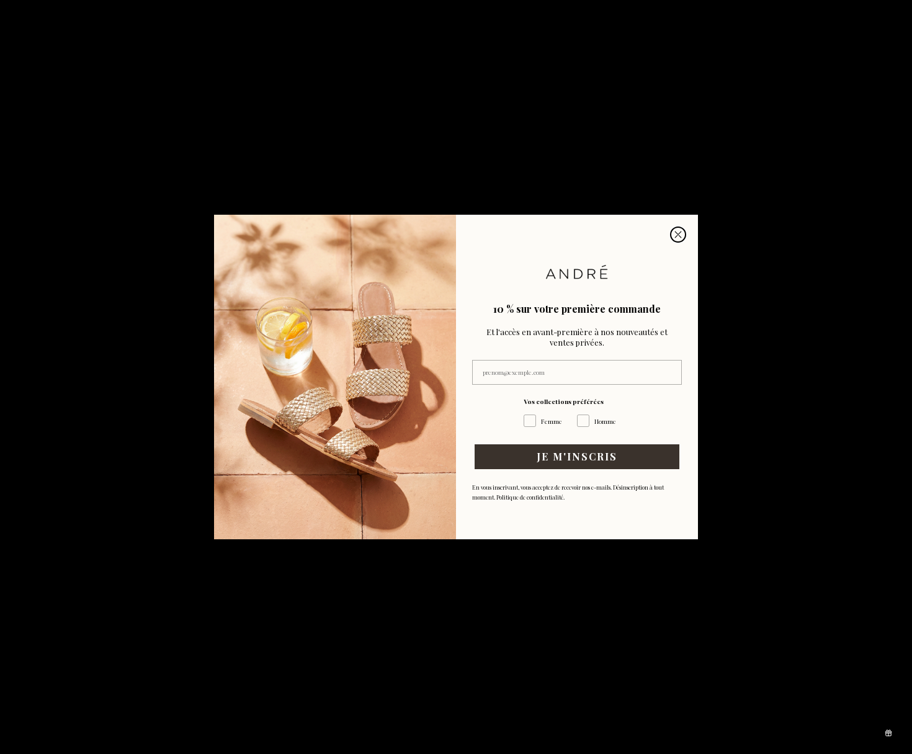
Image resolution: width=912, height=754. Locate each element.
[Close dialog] (678, 234)
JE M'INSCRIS (577, 456)
